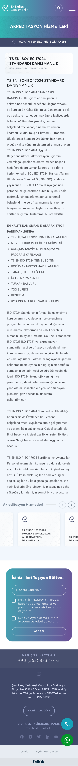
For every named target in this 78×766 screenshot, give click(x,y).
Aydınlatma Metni (47, 751)
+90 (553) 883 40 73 (39, 660)
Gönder (39, 631)
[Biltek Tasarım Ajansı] (39, 762)
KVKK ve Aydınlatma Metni (37, 618)
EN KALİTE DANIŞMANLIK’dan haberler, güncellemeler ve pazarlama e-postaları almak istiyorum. (39, 606)
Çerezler (24, 751)
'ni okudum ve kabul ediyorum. (38, 620)
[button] (71, 504)
